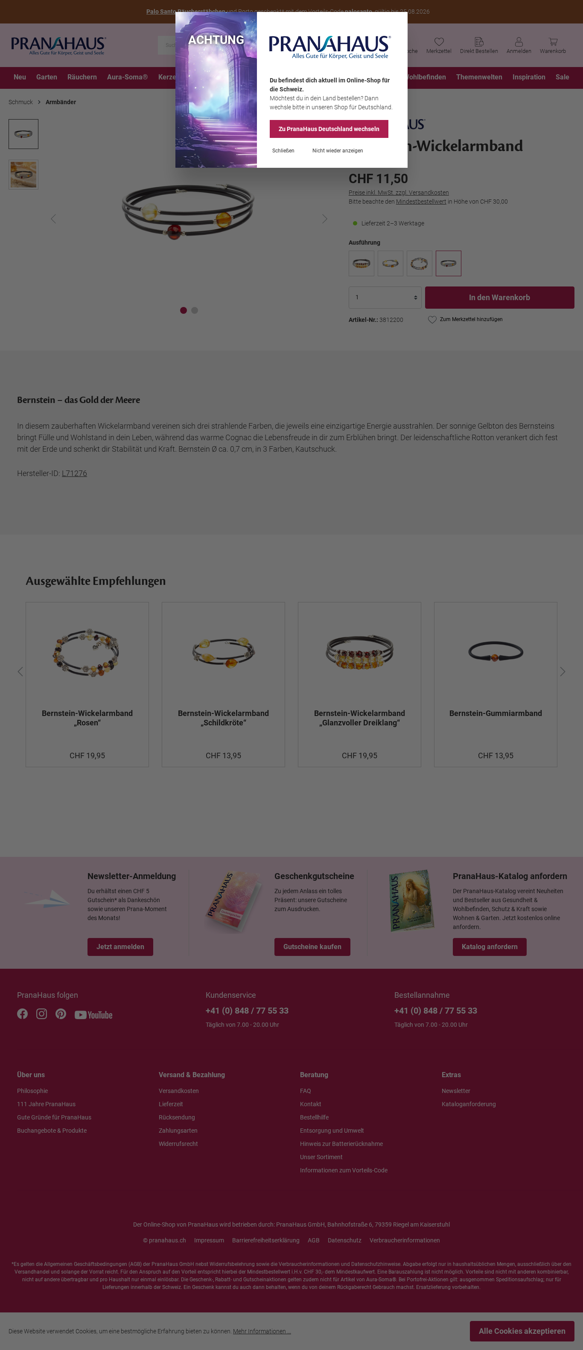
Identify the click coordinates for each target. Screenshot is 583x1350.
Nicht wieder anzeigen (337, 151)
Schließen (283, 151)
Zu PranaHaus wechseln (329, 129)
